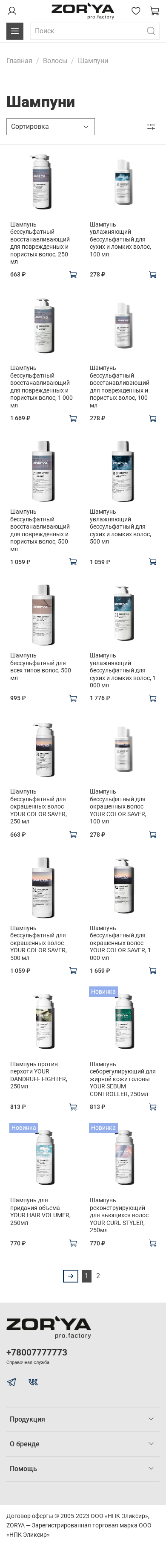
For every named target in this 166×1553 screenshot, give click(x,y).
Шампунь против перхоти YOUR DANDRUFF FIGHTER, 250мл (38, 1075)
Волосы (55, 61)
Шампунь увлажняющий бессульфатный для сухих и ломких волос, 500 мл (120, 526)
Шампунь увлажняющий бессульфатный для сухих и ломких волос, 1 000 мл (123, 670)
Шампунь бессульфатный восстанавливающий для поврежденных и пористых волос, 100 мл (119, 386)
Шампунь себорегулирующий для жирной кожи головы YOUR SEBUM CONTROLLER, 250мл (123, 1079)
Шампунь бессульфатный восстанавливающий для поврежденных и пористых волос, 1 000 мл (41, 386)
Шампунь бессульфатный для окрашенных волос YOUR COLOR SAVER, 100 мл (118, 806)
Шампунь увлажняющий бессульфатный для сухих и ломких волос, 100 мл (120, 239)
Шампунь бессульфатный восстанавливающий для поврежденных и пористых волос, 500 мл (40, 530)
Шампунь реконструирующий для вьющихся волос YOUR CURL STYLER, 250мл (119, 1215)
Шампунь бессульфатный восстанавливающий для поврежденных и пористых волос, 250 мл (40, 243)
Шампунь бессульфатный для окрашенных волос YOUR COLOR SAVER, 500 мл (38, 943)
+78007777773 (36, 1352)
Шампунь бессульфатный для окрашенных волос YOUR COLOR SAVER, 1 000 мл (120, 943)
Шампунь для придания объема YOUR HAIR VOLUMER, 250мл (40, 1211)
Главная (19, 61)
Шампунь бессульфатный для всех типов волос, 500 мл (40, 666)
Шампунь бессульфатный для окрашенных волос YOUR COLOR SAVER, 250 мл (38, 806)
